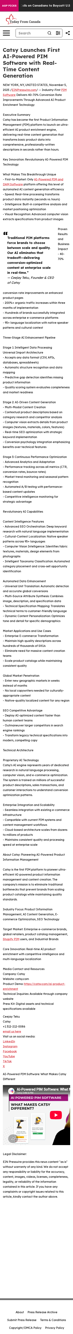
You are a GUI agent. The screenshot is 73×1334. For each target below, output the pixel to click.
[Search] (49, 33)
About (20, 1312)
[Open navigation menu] (6, 33)
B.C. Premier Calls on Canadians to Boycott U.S (36, 5)
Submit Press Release (21, 1320)
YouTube (9, 1056)
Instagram (10, 1046)
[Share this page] (67, 33)
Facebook (10, 1051)
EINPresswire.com (24, 90)
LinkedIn (9, 1041)
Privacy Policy (54, 1328)
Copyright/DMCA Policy (25, 1328)
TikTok (7, 1061)
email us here (12, 1031)
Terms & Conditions (53, 1320)
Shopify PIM (11, 939)
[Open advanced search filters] (58, 33)
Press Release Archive (42, 1312)
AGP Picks (9, 5)
